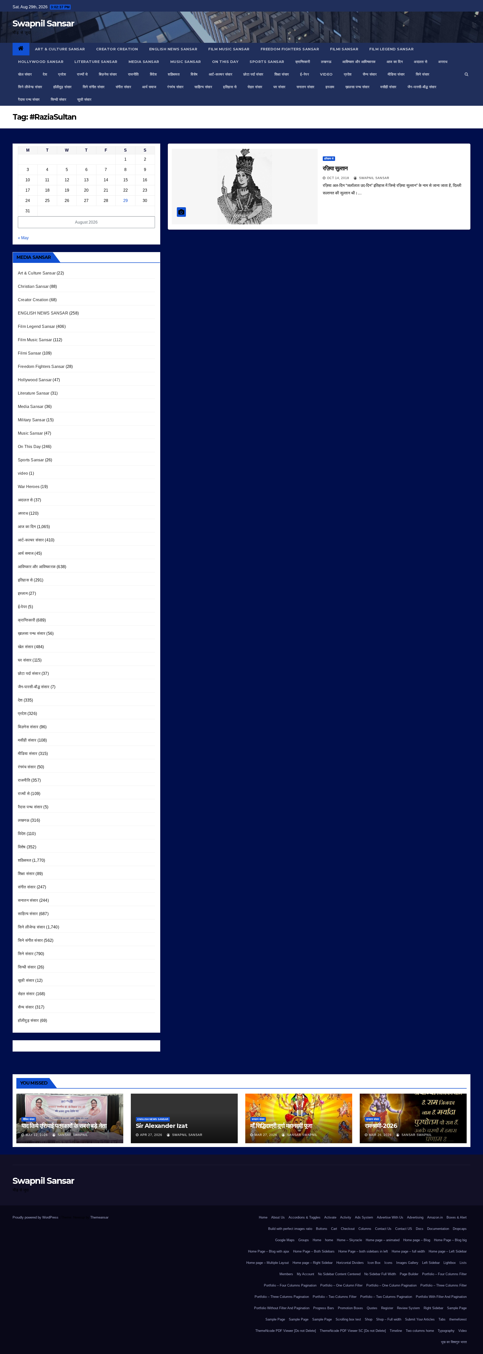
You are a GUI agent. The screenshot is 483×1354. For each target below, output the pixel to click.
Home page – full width (408, 1251)
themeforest (458, 1319)
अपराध (442, 61)
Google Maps (285, 1240)
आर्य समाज (149, 87)
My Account (305, 1274)
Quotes (372, 1308)
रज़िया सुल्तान (335, 168)
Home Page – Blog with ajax (268, 1251)
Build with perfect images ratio (290, 1229)
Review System (408, 1308)
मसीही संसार (388, 87)
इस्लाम (330, 87)
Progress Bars (323, 1308)
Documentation (438, 1229)
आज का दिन (395, 61)
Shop (368, 1319)
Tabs (442, 1319)
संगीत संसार (123, 87)
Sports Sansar (267, 61)
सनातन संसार (305, 87)
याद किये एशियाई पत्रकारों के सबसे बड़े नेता (63, 1125)
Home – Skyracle (349, 1240)
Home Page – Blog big (450, 1240)
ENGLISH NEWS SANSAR (173, 49)
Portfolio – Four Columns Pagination (290, 1285)
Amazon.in (435, 1217)
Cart (334, 1229)
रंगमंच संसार (175, 87)
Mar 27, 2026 (266, 1135)
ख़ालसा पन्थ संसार (357, 87)
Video (462, 1331)
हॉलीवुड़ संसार (62, 87)
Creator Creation (117, 49)
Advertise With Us (390, 1217)
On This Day (225, 61)
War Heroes (28, 486)
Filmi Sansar (344, 49)
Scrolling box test (348, 1319)
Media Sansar (144, 61)
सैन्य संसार (370, 74)
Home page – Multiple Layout (267, 1263)
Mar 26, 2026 (380, 1135)
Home (263, 1217)
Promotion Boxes (350, 1308)
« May (23, 238)
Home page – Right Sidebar (313, 1263)
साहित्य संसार (203, 87)
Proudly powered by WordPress (36, 1217)
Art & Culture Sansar (60, 49)
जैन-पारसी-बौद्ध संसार (422, 87)
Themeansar (99, 1217)
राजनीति (133, 74)
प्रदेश (62, 74)
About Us (278, 1217)
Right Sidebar (433, 1308)
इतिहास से (229, 87)
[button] (466, 74)
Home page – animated (382, 1240)
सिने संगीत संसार (94, 87)
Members (286, 1274)
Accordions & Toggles (304, 1217)
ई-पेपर (304, 74)
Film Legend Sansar (391, 49)
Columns (364, 1229)
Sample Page (457, 1308)
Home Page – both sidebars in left (363, 1251)
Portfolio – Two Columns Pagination (386, 1297)
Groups (303, 1240)
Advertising (415, 1217)
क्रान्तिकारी (302, 61)
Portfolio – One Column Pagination (391, 1285)
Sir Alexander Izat (161, 1125)
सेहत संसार (255, 87)
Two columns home (420, 1331)
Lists (463, 1263)
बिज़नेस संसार (108, 74)
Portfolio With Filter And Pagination (441, 1297)
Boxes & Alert (457, 1217)
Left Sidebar (431, 1263)
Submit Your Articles (420, 1319)
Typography (446, 1331)
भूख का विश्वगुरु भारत (454, 1342)
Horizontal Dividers (350, 1263)
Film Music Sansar (229, 49)
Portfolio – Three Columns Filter (443, 1285)
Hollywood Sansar (40, 61)
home (329, 1240)
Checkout (348, 1229)
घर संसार (279, 87)
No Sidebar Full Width (380, 1274)
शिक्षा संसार (281, 74)
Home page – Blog (416, 1240)
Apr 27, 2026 (151, 1135)
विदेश (153, 74)
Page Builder (409, 1274)
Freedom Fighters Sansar (290, 49)
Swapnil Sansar (43, 23)
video (326, 74)
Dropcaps (460, 1229)
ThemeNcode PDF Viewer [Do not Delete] (285, 1331)
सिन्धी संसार (58, 99)
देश (45, 74)
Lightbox (450, 1263)
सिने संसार (422, 74)
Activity (345, 1217)
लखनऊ (326, 61)
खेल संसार (25, 74)
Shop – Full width (388, 1319)
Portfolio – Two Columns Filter (334, 1297)
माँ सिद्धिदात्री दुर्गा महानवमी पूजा (281, 1125)
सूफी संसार (84, 99)
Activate (330, 1217)
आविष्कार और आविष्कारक (359, 61)
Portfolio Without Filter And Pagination (281, 1308)
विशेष (194, 74)
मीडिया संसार (396, 74)
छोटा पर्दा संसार (253, 74)
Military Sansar (31, 420)
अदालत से (420, 61)
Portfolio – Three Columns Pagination (282, 1297)
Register (387, 1308)
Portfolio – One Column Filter (341, 1285)
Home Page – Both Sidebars (314, 1251)
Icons (388, 1263)
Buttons (321, 1229)
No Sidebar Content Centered (339, 1274)
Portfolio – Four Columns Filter (444, 1274)
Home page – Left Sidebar (448, 1251)
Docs (419, 1229)
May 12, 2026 (37, 1135)
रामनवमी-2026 (381, 1125)
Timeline (396, 1331)
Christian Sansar (33, 286)
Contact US (403, 1229)
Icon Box (374, 1263)
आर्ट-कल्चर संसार (220, 74)
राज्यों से (82, 74)
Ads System (364, 1217)
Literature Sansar (95, 61)
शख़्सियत (174, 74)
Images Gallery (407, 1263)
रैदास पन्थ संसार (29, 99)
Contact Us (383, 1229)
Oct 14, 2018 (338, 178)
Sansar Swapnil (72, 1135)
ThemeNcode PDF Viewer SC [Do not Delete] (353, 1331)
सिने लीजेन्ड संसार (30, 87)
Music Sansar (185, 61)
